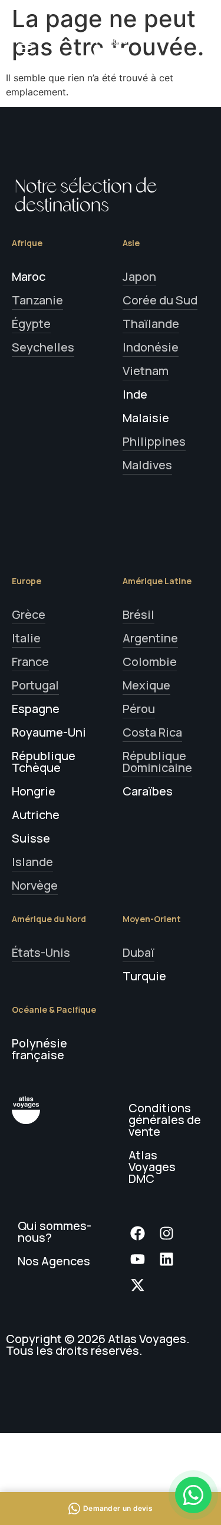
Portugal (35, 685)
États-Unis (41, 952)
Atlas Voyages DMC (152, 1166)
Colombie (150, 661)
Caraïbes (148, 791)
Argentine (150, 638)
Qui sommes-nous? (54, 1231)
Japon (139, 276)
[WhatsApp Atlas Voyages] (193, 1495)
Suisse (31, 838)
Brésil (138, 614)
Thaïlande (151, 323)
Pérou (139, 709)
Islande (32, 862)
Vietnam (146, 371)
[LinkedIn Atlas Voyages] (170, 1259)
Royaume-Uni (49, 732)
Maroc (28, 276)
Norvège (35, 885)
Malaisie (146, 418)
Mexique (146, 685)
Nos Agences (54, 1261)
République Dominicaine (157, 761)
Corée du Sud (160, 300)
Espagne (36, 709)
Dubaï (138, 952)
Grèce (28, 614)
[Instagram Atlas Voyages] (170, 1233)
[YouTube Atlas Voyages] (141, 1259)
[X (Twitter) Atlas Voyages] (141, 1285)
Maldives (147, 465)
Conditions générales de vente (164, 1119)
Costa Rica (152, 732)
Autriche (36, 815)
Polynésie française (39, 1049)
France (30, 661)
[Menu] (24, 48)
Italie (26, 638)
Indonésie (151, 347)
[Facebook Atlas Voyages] (141, 1233)
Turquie (144, 976)
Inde (135, 394)
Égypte (31, 323)
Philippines (154, 441)
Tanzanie (37, 300)
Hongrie (33, 791)
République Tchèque (43, 761)
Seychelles (43, 347)
